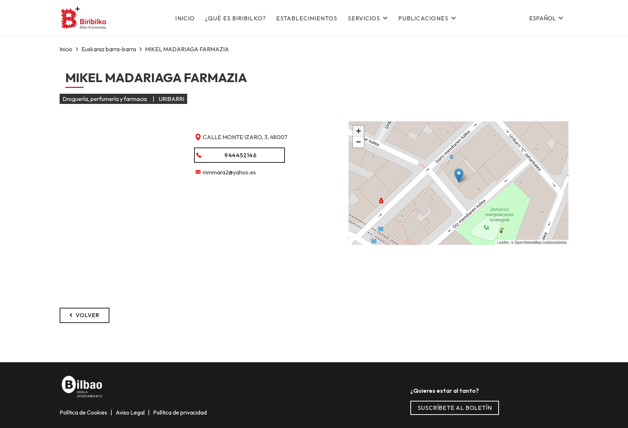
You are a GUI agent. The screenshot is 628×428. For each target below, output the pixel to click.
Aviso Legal (131, 412)
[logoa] (84, 18)
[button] (545, 18)
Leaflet (503, 242)
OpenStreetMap (528, 242)
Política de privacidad (179, 412)
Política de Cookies (84, 412)
